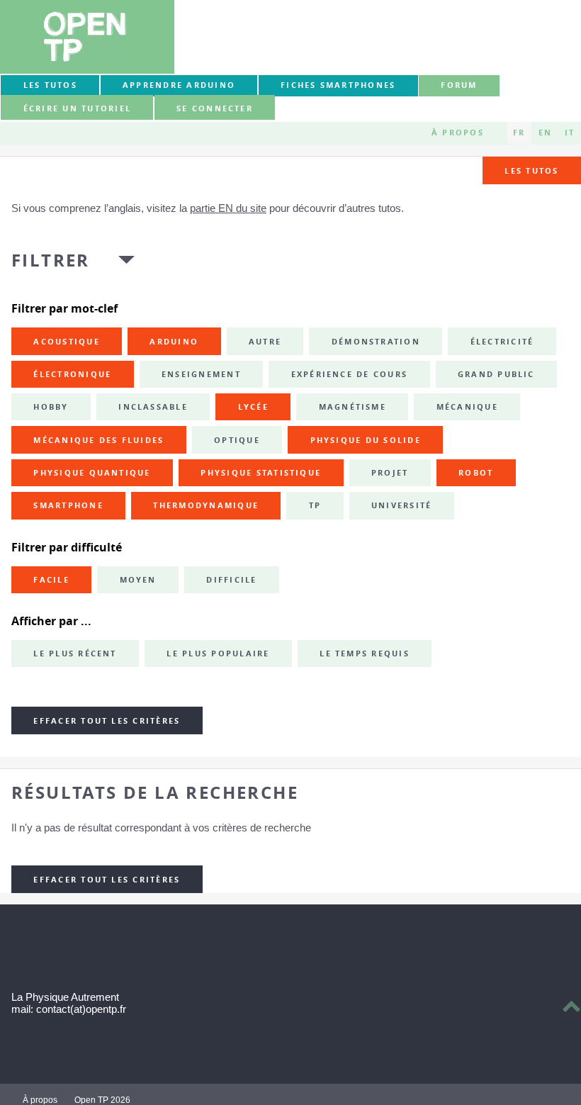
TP (315, 505)
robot (475, 472)
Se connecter (214, 108)
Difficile (231, 579)
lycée (253, 407)
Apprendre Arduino (179, 85)
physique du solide (365, 440)
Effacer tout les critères (106, 721)
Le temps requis (365, 653)
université (401, 505)
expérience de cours (349, 374)
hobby (50, 407)
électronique (72, 374)
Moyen (138, 579)
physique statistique (261, 472)
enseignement (201, 374)
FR (519, 132)
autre (265, 341)
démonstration (376, 341)
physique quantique (91, 472)
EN (545, 132)
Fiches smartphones (338, 85)
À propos (457, 132)
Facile (51, 579)
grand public (496, 374)
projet (389, 472)
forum (459, 85)
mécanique (467, 407)
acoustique (66, 341)
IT (570, 132)
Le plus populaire (218, 653)
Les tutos (50, 85)
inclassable (153, 407)
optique (237, 440)
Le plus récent (74, 653)
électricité (502, 341)
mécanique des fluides (98, 440)
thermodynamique (206, 505)
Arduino (174, 341)
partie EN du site (228, 208)
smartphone (68, 505)
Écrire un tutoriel (77, 108)
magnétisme (352, 407)
